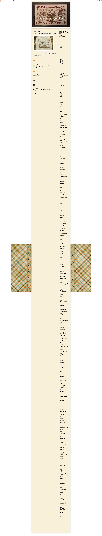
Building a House (62, 77)
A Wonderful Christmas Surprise (63, 281)
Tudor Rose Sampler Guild (63, 227)
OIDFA (60, 101)
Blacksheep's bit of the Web (63, 168)
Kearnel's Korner (62, 204)
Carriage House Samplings (63, 311)
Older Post (55, 93)
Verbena (61, 270)
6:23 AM (36, 81)
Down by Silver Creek (62, 314)
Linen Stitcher (61, 470)
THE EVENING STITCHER (63, 200)
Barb (35, 74)
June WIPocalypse (62, 205)
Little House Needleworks (63, 176)
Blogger (54, 530)
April (61, 62)
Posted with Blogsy (54, 53)
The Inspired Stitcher (62, 329)
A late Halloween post (62, 360)
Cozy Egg (61, 405)
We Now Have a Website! (63, 228)
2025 (60, 43)
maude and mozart (62, 372)
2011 (60, 91)
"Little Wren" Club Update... (63, 215)
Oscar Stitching (62, 66)
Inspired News (61, 488)
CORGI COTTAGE (62, 494)
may (60, 389)
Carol (35, 64)
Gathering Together (62, 181)
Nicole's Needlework (62, 189)
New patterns (61, 251)
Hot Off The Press (62, 394)
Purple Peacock (62, 343)
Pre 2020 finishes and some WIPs (63, 233)
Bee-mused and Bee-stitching (64, 141)
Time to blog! (61, 377)
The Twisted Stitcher (62, 183)
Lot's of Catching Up (62, 468)
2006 (60, 96)
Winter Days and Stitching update (63, 114)
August (61, 58)
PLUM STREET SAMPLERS (63, 261)
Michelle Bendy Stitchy (63, 278)
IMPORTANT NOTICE (62, 153)
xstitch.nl (61, 416)
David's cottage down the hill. (64, 283)
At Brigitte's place (62, 290)
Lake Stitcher (61, 288)
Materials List (61, 425)
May (61, 61)
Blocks (60, 120)
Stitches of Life (62, 131)
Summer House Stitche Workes (64, 427)
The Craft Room (62, 202)
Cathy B (64, 31)
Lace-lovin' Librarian (62, 119)
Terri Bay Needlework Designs (64, 430)
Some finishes (61, 109)
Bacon (61, 74)
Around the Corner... (62, 447)
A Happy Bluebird (62, 235)
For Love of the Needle (63, 335)
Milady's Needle (62, 305)
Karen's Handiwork (62, 158)
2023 (60, 45)
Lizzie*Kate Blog (62, 230)
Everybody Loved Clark (63, 411)
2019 (60, 49)
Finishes (61, 299)
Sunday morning (61, 370)
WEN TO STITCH (62, 508)
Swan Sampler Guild (62, 438)
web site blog (61, 431)
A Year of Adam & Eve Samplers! (63, 161)
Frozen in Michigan (62, 481)
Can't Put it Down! (62, 65)
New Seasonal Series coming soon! (64, 309)
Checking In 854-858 (62, 142)
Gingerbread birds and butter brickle (64, 321)
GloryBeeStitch (62, 207)
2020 (60, 48)
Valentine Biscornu (62, 166)
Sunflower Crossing (62, 465)
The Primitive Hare (62, 152)
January (61, 85)
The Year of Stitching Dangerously (63, 403)
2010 (60, 92)
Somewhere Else (62, 441)
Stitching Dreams (62, 144)
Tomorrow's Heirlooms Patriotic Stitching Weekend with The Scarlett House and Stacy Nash (64, 374)
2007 (60, 95)
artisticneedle (61, 514)
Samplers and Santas (62, 103)
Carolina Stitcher (62, 263)
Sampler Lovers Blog (62, 422)
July (60, 59)
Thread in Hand (62, 194)
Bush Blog (61, 268)
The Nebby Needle (62, 258)
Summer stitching (62, 327)
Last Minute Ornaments (62, 352)
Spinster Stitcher (62, 116)
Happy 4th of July (62, 420)
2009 (60, 93)
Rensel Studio (61, 286)
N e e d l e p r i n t (62, 340)
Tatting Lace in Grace (62, 136)
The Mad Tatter (62, 73)
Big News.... (61, 256)
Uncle (60, 460)
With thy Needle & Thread (63, 308)
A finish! (61, 436)
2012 (60, 90)
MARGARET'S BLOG (62, 108)
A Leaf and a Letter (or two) (63, 125)
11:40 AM (36, 90)
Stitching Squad (62, 266)
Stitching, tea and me (62, 376)
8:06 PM (36, 76)
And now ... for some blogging (63, 512)
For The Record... (62, 344)
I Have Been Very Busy (62, 150)
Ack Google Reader (62, 500)
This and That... (61, 492)
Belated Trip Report (62, 72)
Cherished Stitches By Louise (64, 473)
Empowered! (61, 259)
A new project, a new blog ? (63, 284)
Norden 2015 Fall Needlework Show (64, 414)
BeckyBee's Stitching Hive (63, 517)
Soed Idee (61, 296)
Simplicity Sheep (62, 497)
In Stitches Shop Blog (63, 357)
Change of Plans (62, 76)
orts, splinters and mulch (63, 273)
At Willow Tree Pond (62, 354)
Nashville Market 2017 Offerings (63, 338)
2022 (60, 46)
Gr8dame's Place (62, 449)
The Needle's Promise (62, 499)
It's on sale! (61, 238)
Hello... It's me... (61, 383)
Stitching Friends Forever (63, 223)
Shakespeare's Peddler (63, 443)
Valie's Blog (61, 462)
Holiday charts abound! (62, 192)
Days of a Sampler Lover (63, 225)
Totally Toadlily (62, 459)
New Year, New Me (62, 406)
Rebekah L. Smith (62, 323)
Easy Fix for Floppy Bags (63, 139)
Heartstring (61, 243)
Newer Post (34, 93)
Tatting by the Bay (62, 171)
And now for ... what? (62, 276)
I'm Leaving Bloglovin (62, 246)
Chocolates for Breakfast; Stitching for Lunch (63, 367)
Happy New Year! (62, 486)
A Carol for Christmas (62, 169)
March (61, 63)
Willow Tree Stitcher (62, 391)
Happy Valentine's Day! (62, 452)
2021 (60, 47)
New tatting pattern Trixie (62, 134)
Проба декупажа (62, 271)
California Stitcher (62, 362)
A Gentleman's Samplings (63, 478)
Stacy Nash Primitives (63, 317)
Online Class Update (62, 466)
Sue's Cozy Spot (62, 248)
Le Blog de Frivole (62, 147)
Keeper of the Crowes (62, 483)
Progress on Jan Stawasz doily (63, 221)
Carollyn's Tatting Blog (63, 220)
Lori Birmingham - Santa (62, 174)
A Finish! (61, 355)
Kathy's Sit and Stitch (62, 433)
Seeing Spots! (61, 476)
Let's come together (62, 211)
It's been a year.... (62, 315)
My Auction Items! (62, 241)
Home (45, 93)
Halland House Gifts (62, 245)
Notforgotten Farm (62, 122)
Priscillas (61, 111)
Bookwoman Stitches (62, 385)
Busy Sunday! (61, 471)
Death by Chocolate (62, 104)
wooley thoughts (62, 163)
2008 (60, 94)
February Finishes (62, 209)
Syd (35, 88)
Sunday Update (61, 264)
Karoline (36, 83)
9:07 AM (36, 67)
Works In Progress (62, 506)
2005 (60, 97)
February (61, 64)
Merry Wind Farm (62, 217)
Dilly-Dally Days (62, 240)
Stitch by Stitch (62, 359)
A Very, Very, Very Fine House (64, 75)
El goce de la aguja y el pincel (64, 106)
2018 (60, 50)
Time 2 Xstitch (61, 253)
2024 (60, 44)
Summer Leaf (61, 294)
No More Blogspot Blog (62, 349)
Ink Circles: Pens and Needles (64, 346)
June (61, 60)
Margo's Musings (62, 400)
